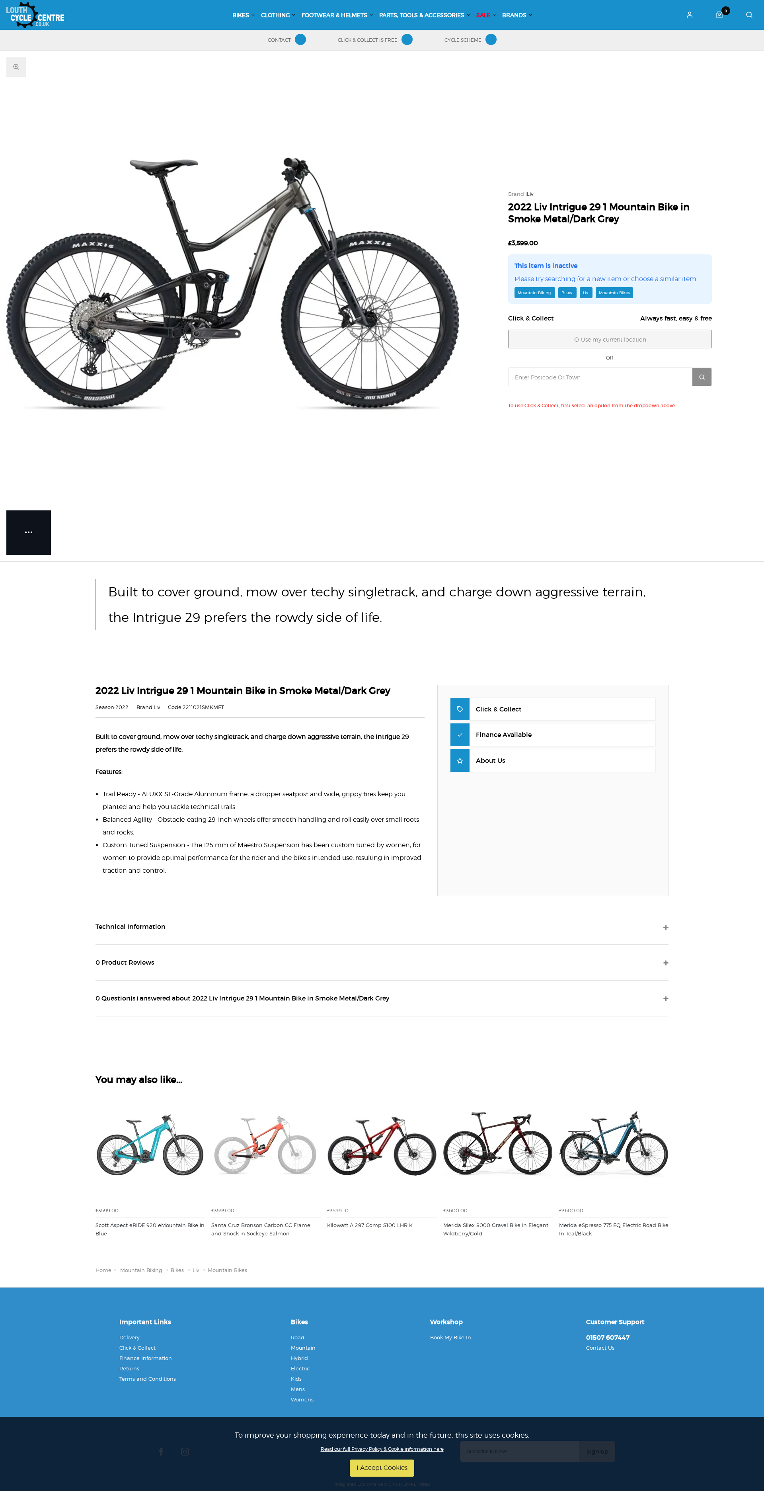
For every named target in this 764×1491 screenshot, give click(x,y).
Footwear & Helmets (334, 15)
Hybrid (299, 1358)
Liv (530, 194)
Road (297, 1337)
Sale (483, 15)
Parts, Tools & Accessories (421, 15)
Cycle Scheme (462, 40)
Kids (296, 1379)
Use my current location (612, 339)
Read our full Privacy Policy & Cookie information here (382, 1449)
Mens (298, 1389)
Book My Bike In (450, 1337)
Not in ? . (565, 394)
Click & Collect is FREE (368, 40)
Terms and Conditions (147, 1379)
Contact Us (600, 1347)
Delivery (129, 1337)
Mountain (303, 1347)
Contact (279, 40)
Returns (129, 1368)
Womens (302, 1399)
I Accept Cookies (382, 1467)
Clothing (275, 15)
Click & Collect (137, 1347)
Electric (300, 1368)
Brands (514, 15)
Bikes (240, 15)
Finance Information (145, 1358)
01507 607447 (608, 1337)
